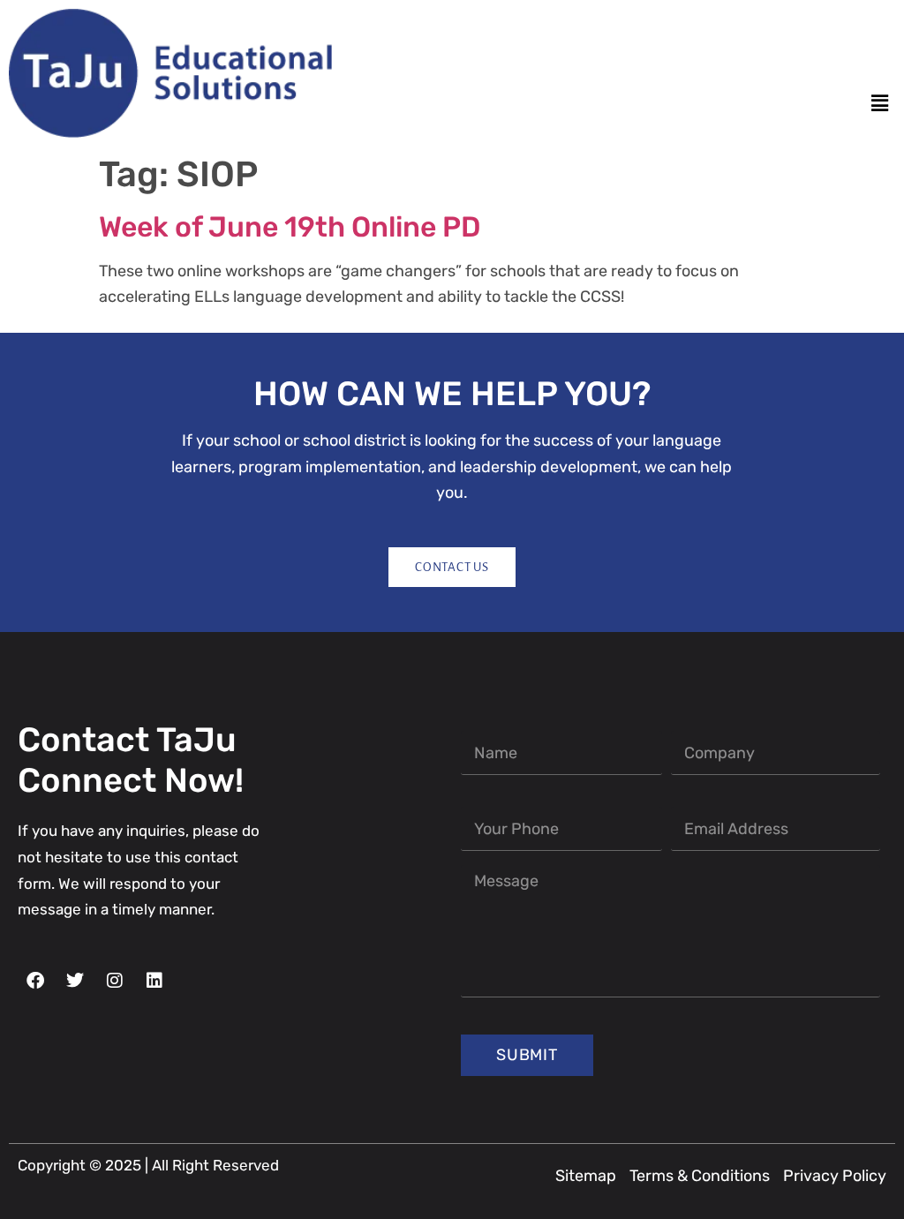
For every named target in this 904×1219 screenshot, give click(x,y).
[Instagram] (854, 61)
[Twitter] (823, 61)
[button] (880, 104)
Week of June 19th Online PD (290, 227)
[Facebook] (791, 61)
